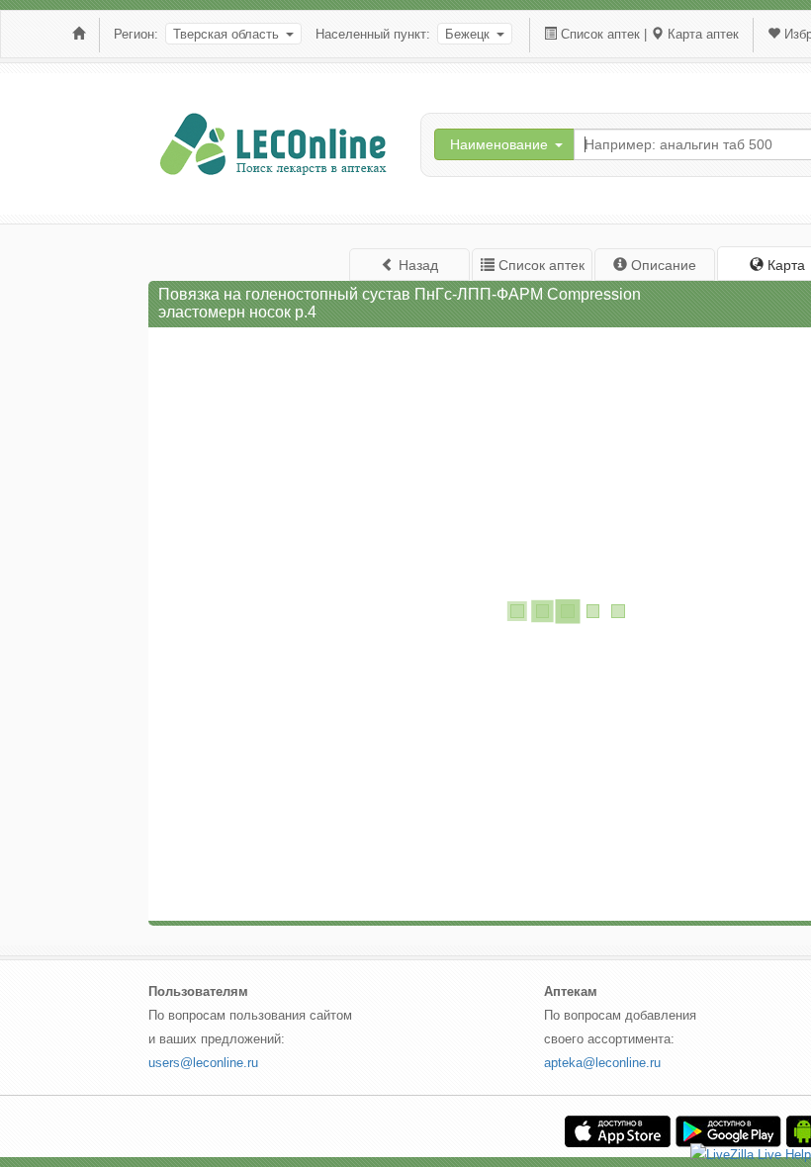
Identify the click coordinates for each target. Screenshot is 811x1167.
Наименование (499, 144)
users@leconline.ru (203, 1062)
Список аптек (600, 34)
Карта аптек (703, 34)
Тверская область (226, 34)
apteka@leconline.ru (602, 1062)
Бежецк (467, 34)
